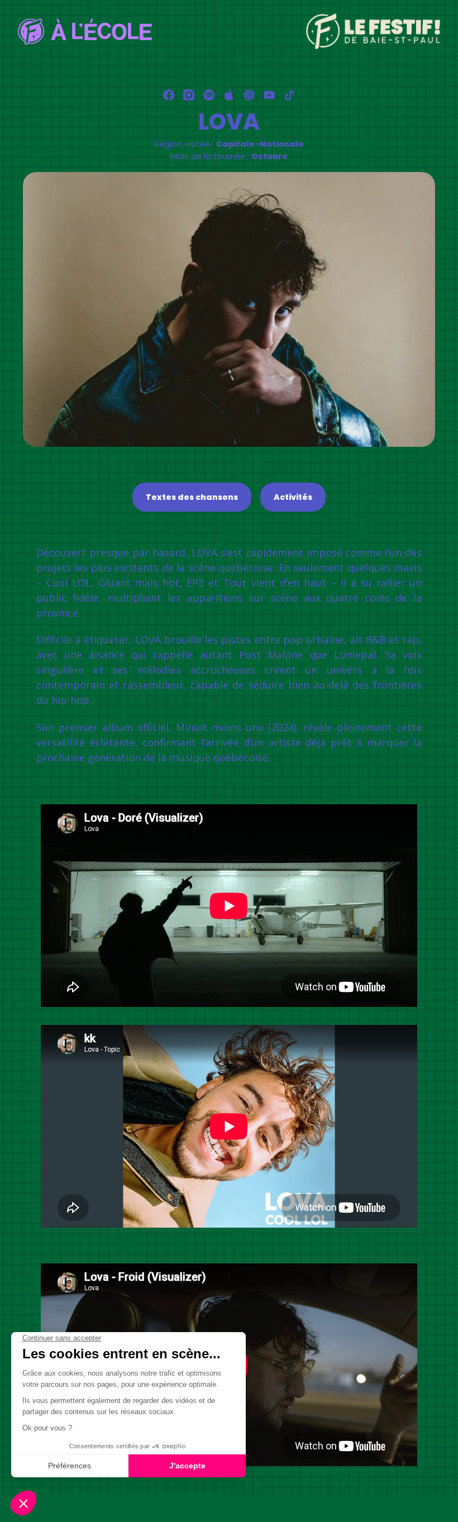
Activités (293, 497)
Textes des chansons (192, 497)
